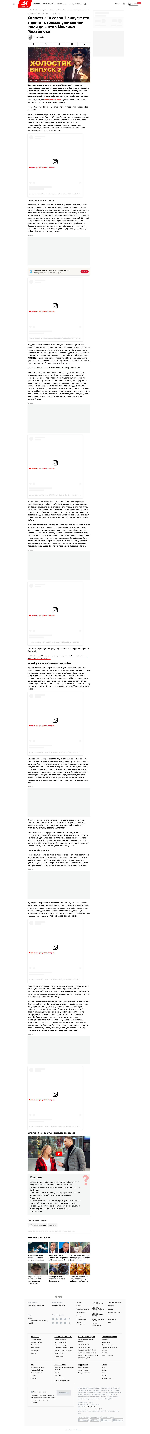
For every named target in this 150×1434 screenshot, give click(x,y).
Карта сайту (112, 1319)
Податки (104, 1353)
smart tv (105, 1420)
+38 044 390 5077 (58, 1306)
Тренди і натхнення (84, 1373)
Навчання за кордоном (62, 1381)
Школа (56, 1372)
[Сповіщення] (124, 3)
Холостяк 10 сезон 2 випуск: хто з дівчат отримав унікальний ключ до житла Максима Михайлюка (70, 10)
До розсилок (63, 1393)
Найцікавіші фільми (37, 1367)
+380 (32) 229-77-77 (89, 1407)
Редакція (79, 1306)
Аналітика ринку (83, 1367)
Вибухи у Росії (59, 1353)
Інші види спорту (107, 1378)
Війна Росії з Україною (63, 1337)
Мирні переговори (60, 1345)
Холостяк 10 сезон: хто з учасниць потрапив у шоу (56, 367)
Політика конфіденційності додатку (97, 1314)
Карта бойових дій (60, 1342)
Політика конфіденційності (97, 1303)
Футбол (104, 1370)
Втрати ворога (59, 1356)
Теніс (103, 1373)
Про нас (78, 1302)
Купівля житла (83, 1370)
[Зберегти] (84, 44)
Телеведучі (79, 1316)
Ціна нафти (105, 1339)
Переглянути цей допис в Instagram (41, 167)
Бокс (103, 1367)
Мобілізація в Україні (86, 1337)
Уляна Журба (39, 37)
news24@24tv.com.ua (36, 1306)
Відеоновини (35, 1348)
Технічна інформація (114, 1302)
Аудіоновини (35, 1350)
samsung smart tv (117, 1420)
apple (94, 1420)
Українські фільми (37, 1370)
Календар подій (75, 4)
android (83, 1420)
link (53, 1319)
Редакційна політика (82, 1309)
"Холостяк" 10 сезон (53, 100)
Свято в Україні (48, 4)
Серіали (33, 1378)
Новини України (36, 1342)
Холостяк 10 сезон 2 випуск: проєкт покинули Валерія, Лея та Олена (58, 108)
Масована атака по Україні (63, 1350)
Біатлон (104, 1375)
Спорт (104, 1365)
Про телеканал (80, 1312)
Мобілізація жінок (84, 1347)
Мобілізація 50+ (83, 1344)
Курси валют (106, 1342)
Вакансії (110, 1309)
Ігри (109, 1322)
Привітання (62, 4)
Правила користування (80, 1323)
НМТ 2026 (57, 1375)
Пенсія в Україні (107, 1355)
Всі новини (35, 1337)
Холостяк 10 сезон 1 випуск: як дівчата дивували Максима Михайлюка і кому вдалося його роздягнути (57, 657)
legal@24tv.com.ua (101, 1409)
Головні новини (36, 1339)
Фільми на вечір (36, 1373)
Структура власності (114, 1312)
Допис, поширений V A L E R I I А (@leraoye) (46, 642)
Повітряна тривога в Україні (63, 1348)
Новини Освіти (60, 1365)
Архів (110, 1316)
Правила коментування (96, 1324)
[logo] (24, 4)
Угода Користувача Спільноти (98, 1320)
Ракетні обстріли (60, 1339)
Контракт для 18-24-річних (87, 1350)
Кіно (32, 1365)
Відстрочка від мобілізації (87, 1353)
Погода (33, 1353)
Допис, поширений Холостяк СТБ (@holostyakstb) (46, 194)
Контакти (111, 1306)
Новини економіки (109, 1337)
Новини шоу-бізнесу (43, 10)
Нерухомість (83, 1365)
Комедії (33, 1375)
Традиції (36, 4)
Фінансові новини (108, 1345)
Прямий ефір (35, 1345)
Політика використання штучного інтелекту (98, 1308)
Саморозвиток (59, 1378)
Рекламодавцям (81, 1319)
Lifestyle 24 (31, 10)
